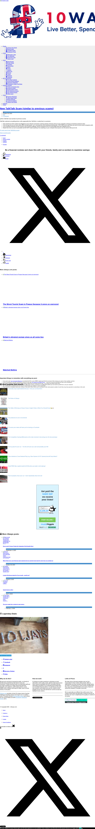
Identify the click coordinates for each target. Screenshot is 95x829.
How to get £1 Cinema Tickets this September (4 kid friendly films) (18, 546)
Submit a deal (8, 659)
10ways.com (3, 693)
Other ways (10, 94)
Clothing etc (9, 71)
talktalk (5, 142)
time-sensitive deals (18, 696)
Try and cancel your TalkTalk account (9, 130)
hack (4, 138)
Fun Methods (10, 56)
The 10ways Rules (12, 92)
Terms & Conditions (7, 722)
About (4, 710)
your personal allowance (16, 381)
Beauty (9, 72)
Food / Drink (10, 63)
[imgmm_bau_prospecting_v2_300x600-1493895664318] (47, 529)
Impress (5, 103)
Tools (4, 95)
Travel (9, 74)
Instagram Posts (11, 52)
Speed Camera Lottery (8, 589)
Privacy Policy (5, 716)
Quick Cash (10, 59)
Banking (8, 67)
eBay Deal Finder (12, 98)
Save (4, 60)
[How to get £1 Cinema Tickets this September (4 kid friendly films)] (49, 540)
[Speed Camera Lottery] (49, 584)
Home (9, 68)
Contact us (5, 713)
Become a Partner (9, 671)
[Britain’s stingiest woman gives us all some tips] (49, 321)
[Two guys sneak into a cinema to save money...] (49, 598)
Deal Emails (10, 49)
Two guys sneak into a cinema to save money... (14, 604)
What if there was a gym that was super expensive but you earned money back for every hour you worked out (28, 560)
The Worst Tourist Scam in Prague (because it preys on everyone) (31, 304)
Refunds (9, 75)
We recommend (7, 78)
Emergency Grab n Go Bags (14, 84)
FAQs (4, 105)
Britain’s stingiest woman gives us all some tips (23, 337)
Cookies (4, 719)
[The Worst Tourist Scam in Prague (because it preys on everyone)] (49, 288)
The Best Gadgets (12, 79)
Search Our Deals (12, 47)
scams (4, 140)
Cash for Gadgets (12, 100)
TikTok (1, 698)
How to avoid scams (5, 133)
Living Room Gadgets (13, 81)
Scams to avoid (11, 88)
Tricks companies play (13, 86)
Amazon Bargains (12, 96)
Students (9, 77)
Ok (80, 828)
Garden (9, 70)
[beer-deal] (24, 653)
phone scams (6, 139)
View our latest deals (5, 655)
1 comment (6, 116)
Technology (10, 66)
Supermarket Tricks (12, 89)
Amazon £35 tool (10, 99)
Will (4, 115)
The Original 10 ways (13, 91)
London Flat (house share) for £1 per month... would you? (16, 575)
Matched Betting (10, 370)
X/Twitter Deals (11, 50)
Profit (4, 53)
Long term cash (11, 57)
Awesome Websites (12, 82)
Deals (4, 46)
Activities (9, 64)
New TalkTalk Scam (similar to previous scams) (27, 108)
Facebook (7, 662)
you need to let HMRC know (38, 382)
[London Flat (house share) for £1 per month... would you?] (49, 569)
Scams (6, 112)
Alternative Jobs (11, 54)
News (7, 549)
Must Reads (10, 61)
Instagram (7, 665)
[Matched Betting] (49, 353)
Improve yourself (7, 85)
